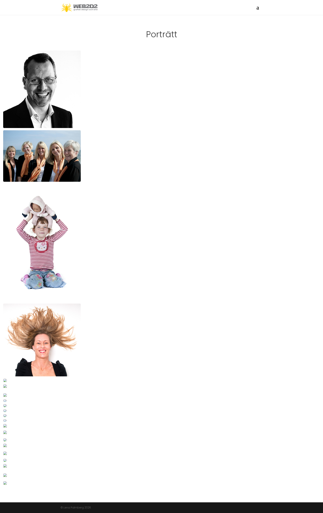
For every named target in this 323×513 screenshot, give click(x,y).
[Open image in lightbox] (42, 89)
